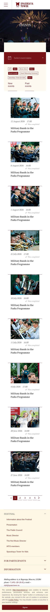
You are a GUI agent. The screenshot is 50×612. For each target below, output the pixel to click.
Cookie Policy (13, 600)
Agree (25, 607)
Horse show (23, 69)
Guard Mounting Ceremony (29, 73)
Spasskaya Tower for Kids (17, 78)
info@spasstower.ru (11, 585)
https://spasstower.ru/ (20, 590)
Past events (28, 84)
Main (15, 69)
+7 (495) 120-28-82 (16, 582)
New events (11, 84)
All (10, 69)
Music (32, 69)
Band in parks (13, 73)
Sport (30, 78)
